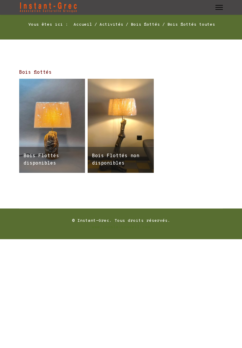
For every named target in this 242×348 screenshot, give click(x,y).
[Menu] (219, 7)
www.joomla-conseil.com (121, 227)
